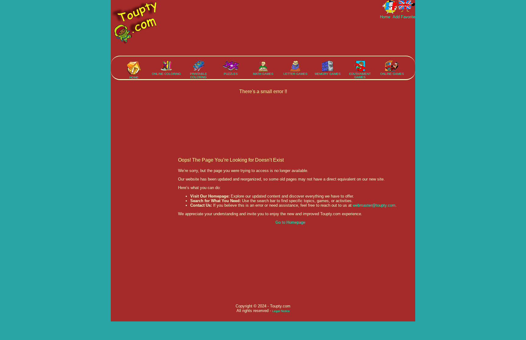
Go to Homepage (290, 222)
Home (385, 17)
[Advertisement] (304, 37)
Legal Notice (281, 311)
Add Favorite (403, 17)
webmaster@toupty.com (374, 205)
